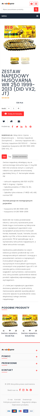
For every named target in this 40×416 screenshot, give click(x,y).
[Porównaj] (16, 330)
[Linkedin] (21, 127)
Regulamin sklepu (29, 402)
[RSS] (26, 127)
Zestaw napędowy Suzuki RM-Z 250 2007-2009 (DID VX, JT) (10, 333)
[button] (36, 25)
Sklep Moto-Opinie (21, 135)
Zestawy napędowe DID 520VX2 (15, 143)
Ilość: (4, 108)
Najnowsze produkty (20, 405)
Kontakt (17, 399)
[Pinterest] (30, 127)
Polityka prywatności (11, 402)
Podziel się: (6, 126)
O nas (10, 399)
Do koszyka (3, 331)
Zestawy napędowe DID (24, 141)
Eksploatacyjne (8, 138)
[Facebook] (12, 127)
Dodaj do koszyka (15, 114)
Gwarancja (27, 399)
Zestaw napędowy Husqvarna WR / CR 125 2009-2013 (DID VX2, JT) (30, 333)
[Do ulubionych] (10, 330)
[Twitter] (17, 127)
